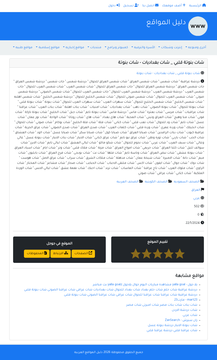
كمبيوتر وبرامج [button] (117, 47)
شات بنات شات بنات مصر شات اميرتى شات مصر (161, 305)
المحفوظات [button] (35, 253)
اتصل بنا (148, 6)
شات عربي (190, 315)
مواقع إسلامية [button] (49, 47)
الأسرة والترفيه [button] (144, 47)
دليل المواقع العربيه (88, 352)
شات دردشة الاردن (184, 310)
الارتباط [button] (58, 253)
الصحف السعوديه (186, 182)
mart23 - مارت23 (185, 300)
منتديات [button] (95, 47)
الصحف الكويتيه (156, 182)
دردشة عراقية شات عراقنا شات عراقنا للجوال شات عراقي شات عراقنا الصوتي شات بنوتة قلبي (130, 295)
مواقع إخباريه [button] (74, 47)
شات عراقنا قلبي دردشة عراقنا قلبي (172, 330)
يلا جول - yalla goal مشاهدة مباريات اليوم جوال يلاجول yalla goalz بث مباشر (145, 285)
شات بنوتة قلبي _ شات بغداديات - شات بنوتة (168, 73)
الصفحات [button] (81, 253)
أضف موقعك (172, 6)
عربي (196, 198)
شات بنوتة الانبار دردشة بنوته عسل (172, 325)
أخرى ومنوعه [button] (197, 47)
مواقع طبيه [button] (23, 47)
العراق (195, 190)
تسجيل (129, 6)
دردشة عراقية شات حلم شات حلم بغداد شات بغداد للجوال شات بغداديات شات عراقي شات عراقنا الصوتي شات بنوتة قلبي (110, 290)
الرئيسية (195, 6)
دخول (112, 6)
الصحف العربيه (127, 182)
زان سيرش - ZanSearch (181, 320)
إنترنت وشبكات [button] (171, 47)
